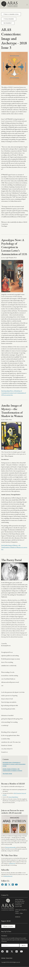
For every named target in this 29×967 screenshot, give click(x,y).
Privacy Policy (9, 958)
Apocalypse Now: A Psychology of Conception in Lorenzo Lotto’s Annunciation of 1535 (13, 393)
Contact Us (17, 916)
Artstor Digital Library (13, 797)
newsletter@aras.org (8, 876)
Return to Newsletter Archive (11, 14)
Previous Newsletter (9, 18)
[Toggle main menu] (27, 4)
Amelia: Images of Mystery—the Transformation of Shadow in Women (14, 547)
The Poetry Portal (7, 773)
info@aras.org (12, 863)
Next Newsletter (7, 23)
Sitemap (3, 958)
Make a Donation (9, 926)
